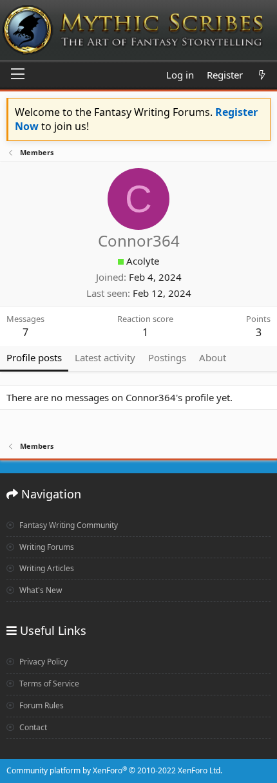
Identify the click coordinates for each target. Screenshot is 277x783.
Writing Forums (45, 547)
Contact (32, 727)
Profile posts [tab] (34, 357)
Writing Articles (45, 568)
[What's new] (261, 75)
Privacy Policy (42, 661)
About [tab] (212, 357)
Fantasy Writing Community (67, 525)
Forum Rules (40, 705)
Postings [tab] (167, 357)
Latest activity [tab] (105, 357)
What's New (39, 590)
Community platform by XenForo (114, 770)
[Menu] (18, 75)
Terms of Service (48, 683)
